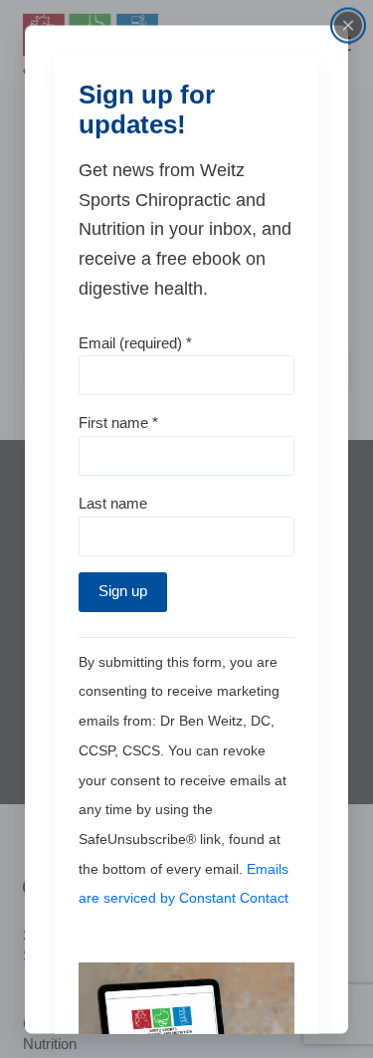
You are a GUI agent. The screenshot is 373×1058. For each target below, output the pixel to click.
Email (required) (135, 341)
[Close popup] (348, 25)
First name (118, 422)
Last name (113, 503)
